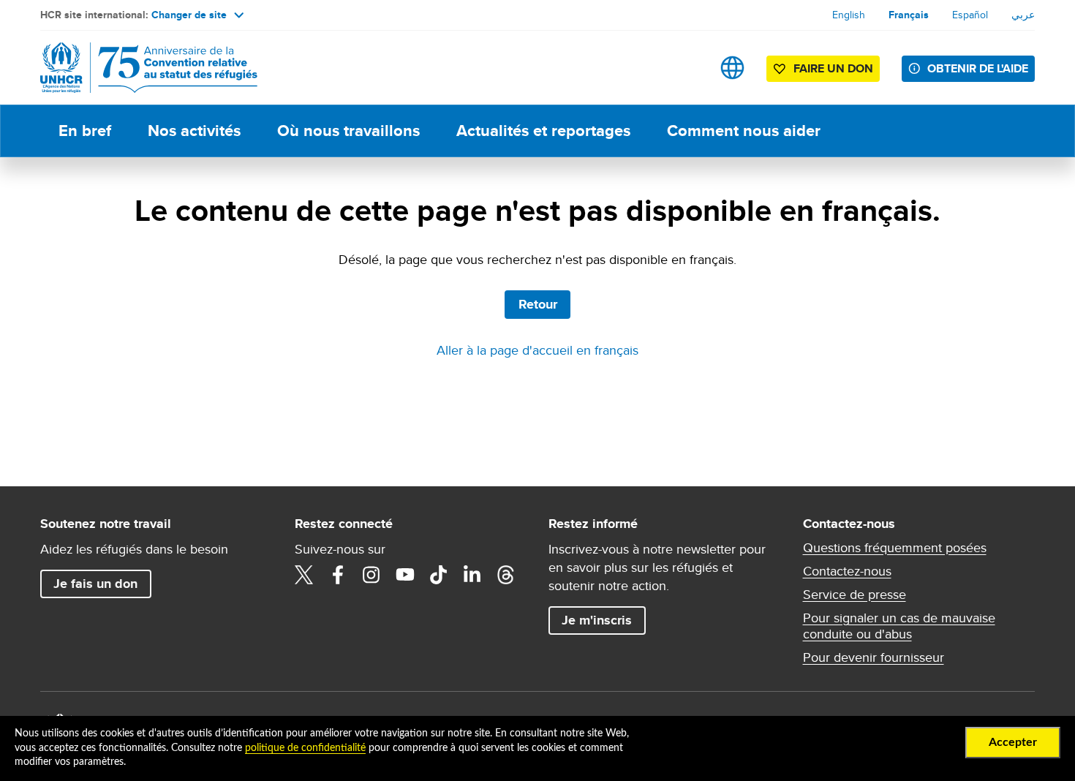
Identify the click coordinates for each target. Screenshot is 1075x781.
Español (970, 14)
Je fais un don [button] (95, 583)
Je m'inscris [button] (597, 620)
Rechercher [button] (686, 68)
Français (909, 14)
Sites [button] (732, 68)
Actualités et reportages (543, 130)
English (848, 14)
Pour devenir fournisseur (873, 657)
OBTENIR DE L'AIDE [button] (977, 68)
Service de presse (854, 594)
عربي (1023, 14)
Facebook (337, 574)
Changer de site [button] (189, 14)
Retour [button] (537, 304)
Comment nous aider (744, 130)
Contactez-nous (847, 571)
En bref (85, 130)
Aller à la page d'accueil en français (537, 350)
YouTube (405, 574)
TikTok (438, 574)
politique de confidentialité (305, 748)
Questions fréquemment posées (895, 548)
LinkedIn (472, 574)
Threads (506, 574)
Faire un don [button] (833, 68)
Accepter (1013, 742)
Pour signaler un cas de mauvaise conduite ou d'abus (899, 626)
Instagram (371, 574)
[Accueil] (142, 68)
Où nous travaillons (348, 130)
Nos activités (194, 130)
